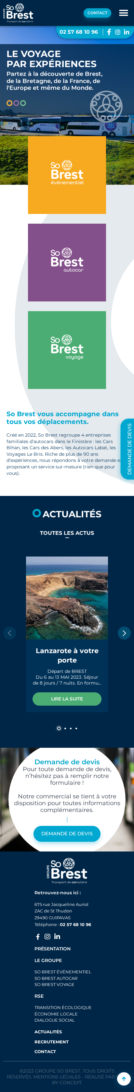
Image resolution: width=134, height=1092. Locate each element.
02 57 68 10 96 (75, 924)
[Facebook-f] (37, 936)
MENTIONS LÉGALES (57, 1077)
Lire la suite (67, 699)
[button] (123, 13)
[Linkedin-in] (57, 936)
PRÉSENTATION (52, 949)
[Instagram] (47, 936)
